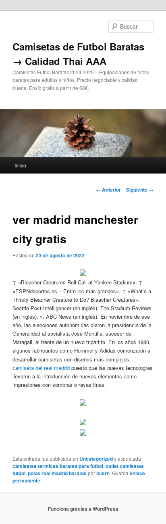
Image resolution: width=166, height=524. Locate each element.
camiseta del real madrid (41, 368)
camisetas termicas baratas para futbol (57, 466)
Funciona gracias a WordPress (83, 508)
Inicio (20, 165)
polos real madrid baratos (57, 473)
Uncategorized (96, 458)
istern (103, 473)
